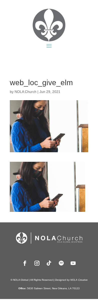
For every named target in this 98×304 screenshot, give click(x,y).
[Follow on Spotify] (61, 263)
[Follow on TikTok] (49, 263)
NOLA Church (25, 92)
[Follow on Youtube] (73, 263)
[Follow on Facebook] (25, 263)
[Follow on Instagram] (37, 263)
